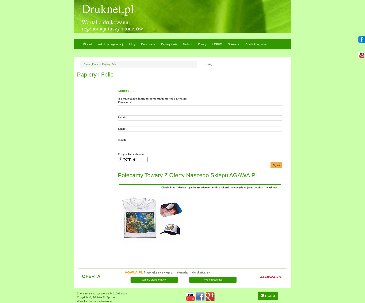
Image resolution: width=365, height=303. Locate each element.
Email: (122, 129)
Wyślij (276, 165)
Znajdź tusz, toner (256, 44)
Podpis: (122, 117)
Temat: (122, 140)
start (89, 44)
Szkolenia (234, 44)
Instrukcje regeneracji (110, 44)
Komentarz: (125, 102)
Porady (202, 44)
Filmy (132, 44)
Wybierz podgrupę (213, 279)
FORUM (217, 44)
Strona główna (90, 64)
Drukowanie (148, 44)
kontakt (269, 295)
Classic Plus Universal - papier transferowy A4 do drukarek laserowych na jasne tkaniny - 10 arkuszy (219, 187)
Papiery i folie (169, 44)
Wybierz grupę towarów (154, 279)
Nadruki (187, 44)
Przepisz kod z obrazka (131, 154)
